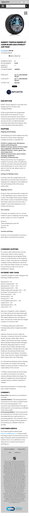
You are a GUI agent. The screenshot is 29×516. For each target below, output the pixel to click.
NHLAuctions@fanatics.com (9, 433)
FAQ (10, 452)
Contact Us (17, 452)
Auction (17, 83)
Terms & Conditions (9, 449)
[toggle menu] (2, 6)
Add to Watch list (15, 56)
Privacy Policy (21, 449)
